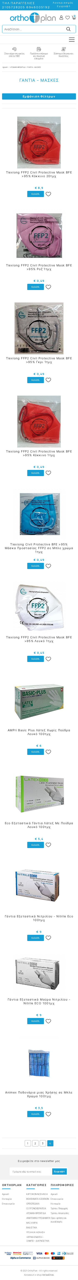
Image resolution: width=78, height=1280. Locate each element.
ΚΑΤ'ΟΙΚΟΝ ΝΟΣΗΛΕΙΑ (37, 1194)
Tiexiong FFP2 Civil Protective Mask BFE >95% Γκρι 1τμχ (39, 360)
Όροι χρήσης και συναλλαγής (59, 1220)
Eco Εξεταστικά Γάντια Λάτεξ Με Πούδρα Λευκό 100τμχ (39, 825)
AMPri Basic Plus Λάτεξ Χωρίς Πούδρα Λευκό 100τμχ (39, 732)
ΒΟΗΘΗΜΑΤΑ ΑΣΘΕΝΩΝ (37, 1198)
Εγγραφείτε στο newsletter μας (39, 1161)
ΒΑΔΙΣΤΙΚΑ (31, 1227)
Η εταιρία (7, 1198)
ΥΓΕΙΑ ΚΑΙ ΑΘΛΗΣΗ (35, 1232)
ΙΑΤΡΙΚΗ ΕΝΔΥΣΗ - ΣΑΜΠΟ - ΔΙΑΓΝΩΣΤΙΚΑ (37, 1239)
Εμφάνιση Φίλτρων (39, 96)
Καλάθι (35, 193)
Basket (74, 18)
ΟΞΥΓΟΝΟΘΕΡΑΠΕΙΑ (36, 1208)
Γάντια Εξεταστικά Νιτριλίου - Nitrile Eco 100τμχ (39, 918)
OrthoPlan (33, 17)
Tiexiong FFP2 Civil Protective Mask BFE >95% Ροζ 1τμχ (39, 267)
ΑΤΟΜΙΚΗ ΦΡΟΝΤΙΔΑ (18, 67)
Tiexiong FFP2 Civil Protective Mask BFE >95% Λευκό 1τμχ (39, 639)
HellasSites (48, 1274)
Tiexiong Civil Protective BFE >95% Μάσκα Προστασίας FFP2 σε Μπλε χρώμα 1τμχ (39, 547)
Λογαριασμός (63, 2)
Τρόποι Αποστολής (60, 1213)
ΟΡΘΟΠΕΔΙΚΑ (32, 1203)
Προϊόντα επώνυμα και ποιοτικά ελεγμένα (39, 56)
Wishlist (68, 18)
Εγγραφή (64, 6)
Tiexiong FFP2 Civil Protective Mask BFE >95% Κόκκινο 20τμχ (39, 174)
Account (61, 18)
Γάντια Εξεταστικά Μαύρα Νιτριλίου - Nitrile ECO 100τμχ (39, 1001)
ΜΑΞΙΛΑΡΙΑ (32, 1222)
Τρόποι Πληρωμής (59, 1208)
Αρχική (5, 67)
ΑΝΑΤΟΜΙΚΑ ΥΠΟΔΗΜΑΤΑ (38, 1218)
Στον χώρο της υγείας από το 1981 (14, 54)
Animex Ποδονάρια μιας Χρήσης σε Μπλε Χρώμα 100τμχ (39, 1094)
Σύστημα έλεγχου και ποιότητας (63, 54)
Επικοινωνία (8, 1203)
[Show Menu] (72, 39)
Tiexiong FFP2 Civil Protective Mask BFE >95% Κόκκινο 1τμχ (39, 453)
